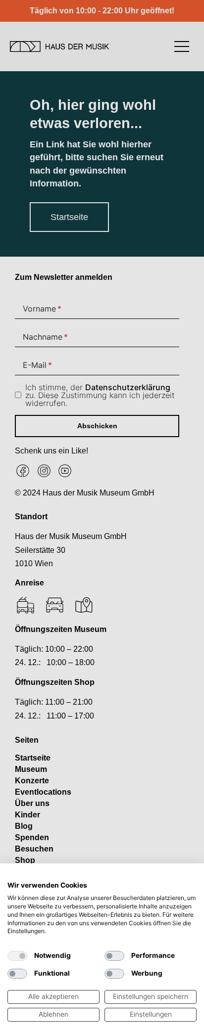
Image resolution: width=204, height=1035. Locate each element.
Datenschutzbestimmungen (152, 876)
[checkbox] (17, 956)
